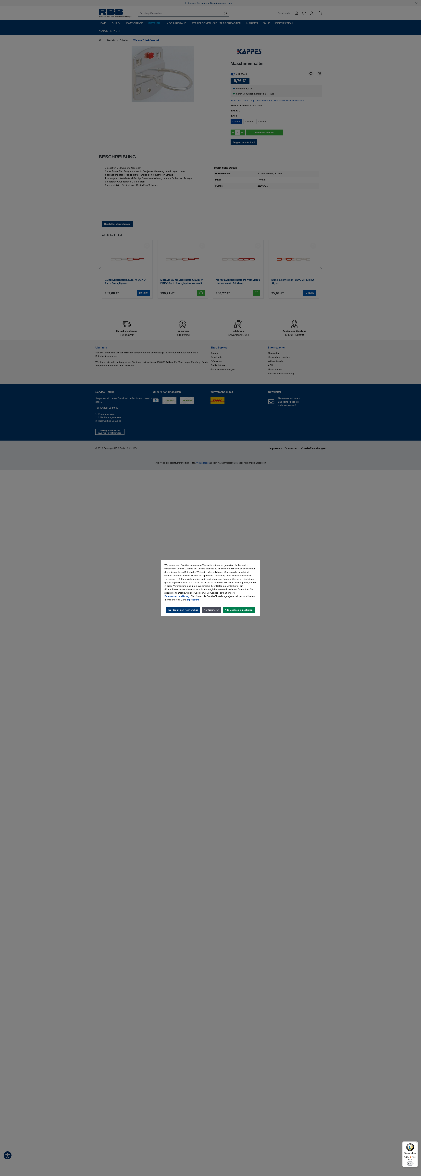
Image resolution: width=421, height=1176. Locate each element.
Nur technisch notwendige (183, 610)
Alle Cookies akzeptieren (239, 610)
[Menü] (416, 1143)
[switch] (410, 1163)
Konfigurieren (211, 610)
